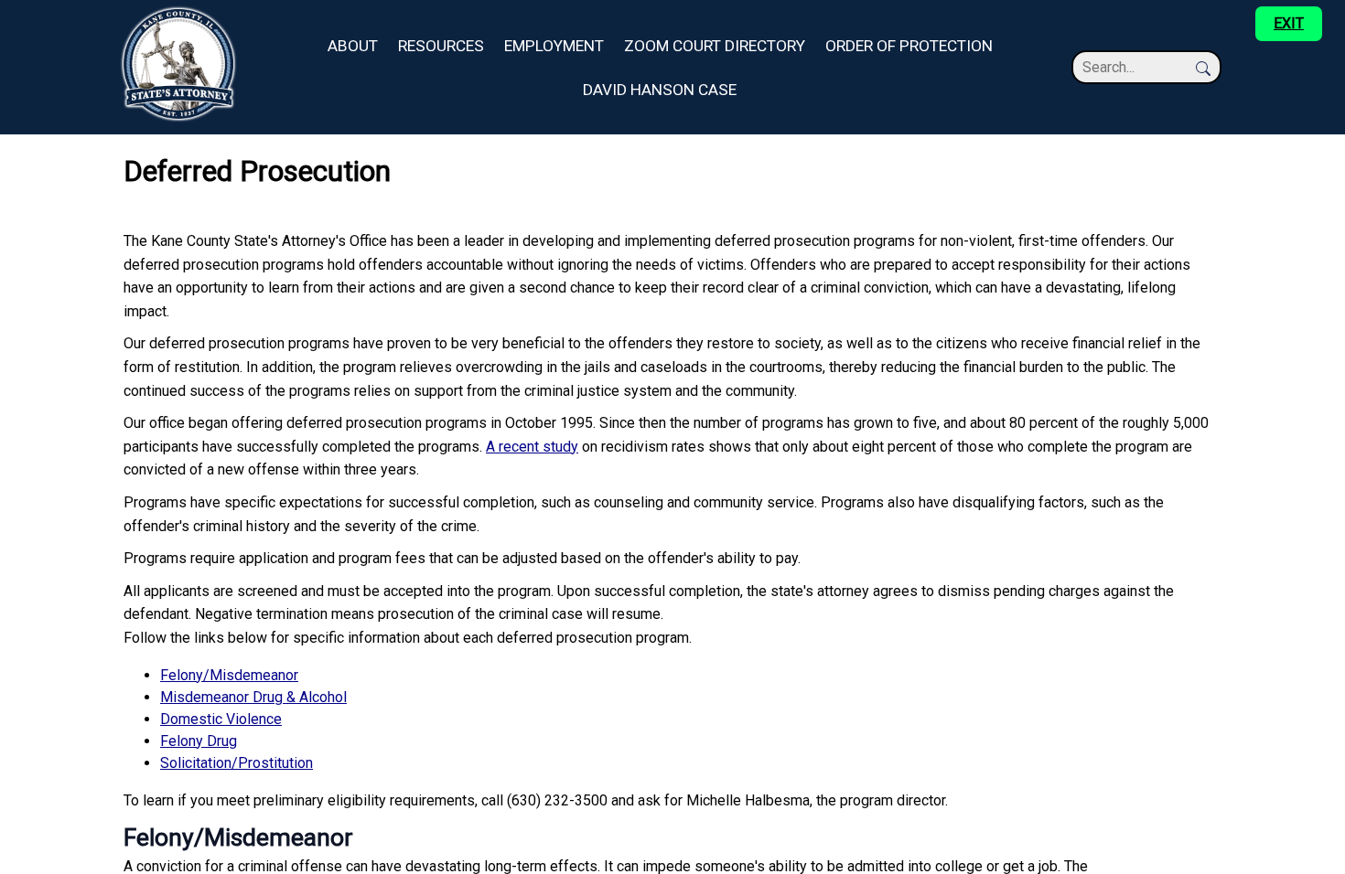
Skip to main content (65, 10)
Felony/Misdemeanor (229, 675)
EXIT (1289, 23)
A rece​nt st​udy (532, 446)
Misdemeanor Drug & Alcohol (253, 697)
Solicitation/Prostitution (236, 763)
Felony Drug (198, 741)
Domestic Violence (221, 719)
